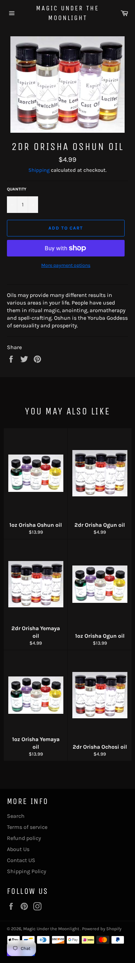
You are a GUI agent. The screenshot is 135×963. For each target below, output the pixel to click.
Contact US (21, 860)
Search (16, 816)
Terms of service (27, 827)
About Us (18, 849)
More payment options (65, 265)
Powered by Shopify (102, 928)
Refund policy (24, 838)
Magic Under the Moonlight (67, 13)
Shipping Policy (26, 871)
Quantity (16, 189)
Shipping (39, 170)
